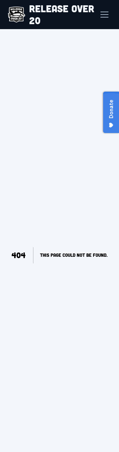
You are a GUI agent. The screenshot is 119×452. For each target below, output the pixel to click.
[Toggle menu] (104, 14)
